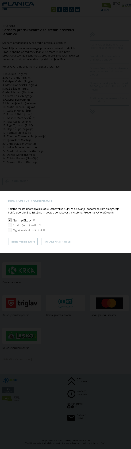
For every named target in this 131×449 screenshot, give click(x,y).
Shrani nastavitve (57, 241)
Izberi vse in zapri (23, 241)
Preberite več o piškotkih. (99, 212)
